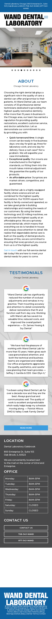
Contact (42, 614)
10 (40, 70)
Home (10, 612)
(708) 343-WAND (22, 610)
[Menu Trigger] (46, 17)
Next (49, 47)
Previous (3, 47)
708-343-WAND (32, 6)
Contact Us (26, 528)
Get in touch (10, 250)
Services (23, 612)
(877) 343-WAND (38, 610)
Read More (26, 428)
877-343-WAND (26, 540)
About (16, 612)
